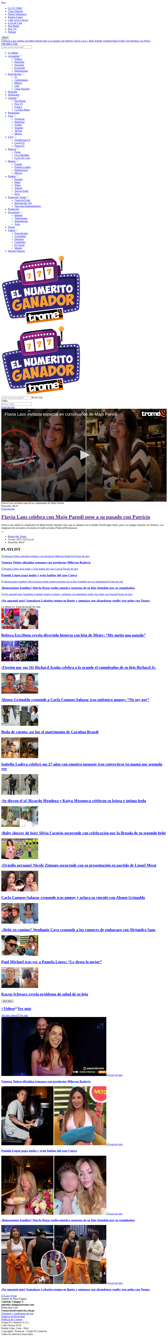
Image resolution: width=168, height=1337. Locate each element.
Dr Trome (19, 245)
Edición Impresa (16, 251)
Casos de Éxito (22, 200)
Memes (18, 133)
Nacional (19, 65)
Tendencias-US (22, 140)
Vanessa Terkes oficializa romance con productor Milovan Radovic (46, 562)
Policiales (19, 62)
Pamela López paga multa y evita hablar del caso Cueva (39, 575)
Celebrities (19, 242)
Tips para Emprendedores (27, 206)
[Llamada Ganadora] (41, 324)
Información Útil (23, 203)
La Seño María (22, 109)
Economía (19, 67)
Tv (15, 77)
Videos (11, 230)
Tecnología (13, 212)
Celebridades (21, 80)
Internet (18, 215)
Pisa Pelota (13, 26)
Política (18, 59)
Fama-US (19, 145)
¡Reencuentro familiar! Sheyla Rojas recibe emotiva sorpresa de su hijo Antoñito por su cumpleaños (68, 588)
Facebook (19, 119)
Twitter (18, 124)
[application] (84, 455)
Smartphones (21, 221)
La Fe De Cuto (22, 158)
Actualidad (13, 56)
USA (10, 137)
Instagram (19, 122)
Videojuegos (20, 218)
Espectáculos (14, 74)
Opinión (12, 98)
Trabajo (18, 188)
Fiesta (17, 152)
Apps (17, 224)
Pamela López (15, 17)
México (18, 173)
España (18, 164)
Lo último (13, 52)
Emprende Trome (17, 197)
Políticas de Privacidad (13, 1316)
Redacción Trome (17, 536)
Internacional (21, 70)
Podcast (12, 31)
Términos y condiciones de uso (17, 1313)
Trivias (11, 227)
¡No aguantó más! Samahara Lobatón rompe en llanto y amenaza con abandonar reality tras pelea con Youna (75, 600)
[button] (37, 397)
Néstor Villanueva (17, 14)
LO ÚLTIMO (15, 8)
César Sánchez (15, 11)
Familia (12, 176)
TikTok (18, 130)
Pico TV (12, 29)
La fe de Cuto (15, 23)
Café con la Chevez (18, 20)
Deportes (12, 91)
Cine (16, 86)
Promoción (13, 209)
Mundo (11, 161)
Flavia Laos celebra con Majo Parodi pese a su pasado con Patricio (75, 517)
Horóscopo (13, 94)
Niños (17, 185)
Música (18, 83)
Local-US (19, 142)
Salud (17, 182)
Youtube (18, 127)
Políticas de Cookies (11, 1319)
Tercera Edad (21, 191)
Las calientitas (21, 155)
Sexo (17, 194)
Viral (10, 116)
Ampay (18, 106)
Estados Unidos (22, 167)
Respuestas (13, 112)
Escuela (18, 179)
